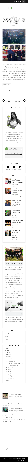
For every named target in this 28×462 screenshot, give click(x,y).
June (9, 371)
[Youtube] (20, 1)
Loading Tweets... (7, 449)
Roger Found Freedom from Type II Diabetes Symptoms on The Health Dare (17, 203)
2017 (7, 354)
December (10, 359)
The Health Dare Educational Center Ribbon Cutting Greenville (16, 213)
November (10, 361)
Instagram (20, 169)
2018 (7, 352)
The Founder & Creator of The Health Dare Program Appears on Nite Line (17, 223)
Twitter (14, 169)
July (9, 369)
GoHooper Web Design (12, 458)
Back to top (21, 460)
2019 (7, 350)
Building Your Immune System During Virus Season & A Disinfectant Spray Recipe (17, 181)
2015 (7, 380)
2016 (7, 357)
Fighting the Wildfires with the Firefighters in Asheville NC (14, 21)
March (9, 376)
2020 (7, 348)
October (10, 367)
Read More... (6, 84)
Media (6, 336)
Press (6, 339)
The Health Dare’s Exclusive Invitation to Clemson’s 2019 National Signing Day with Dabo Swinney (17, 192)
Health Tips (14, 17)
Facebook (8, 169)
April (9, 373)
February (10, 378)
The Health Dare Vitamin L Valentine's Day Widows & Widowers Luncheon (15, 396)
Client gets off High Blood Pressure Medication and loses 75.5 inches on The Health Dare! (17, 234)
